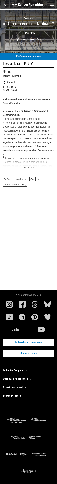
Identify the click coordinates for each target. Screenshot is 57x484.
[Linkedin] (22, 318)
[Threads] (35, 305)
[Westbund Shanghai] (41, 456)
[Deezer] (47, 318)
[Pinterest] (35, 318)
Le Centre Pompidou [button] (14, 370)
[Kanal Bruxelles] (19, 456)
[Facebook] (22, 305)
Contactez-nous (28, 353)
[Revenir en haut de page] (50, 477)
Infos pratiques (12, 63)
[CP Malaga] (37, 439)
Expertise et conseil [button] (13, 387)
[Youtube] (41, 330)
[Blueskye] (47, 305)
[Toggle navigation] (52, 4)
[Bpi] (19, 422)
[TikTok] (9, 318)
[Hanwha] (28, 474)
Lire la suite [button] (28, 167)
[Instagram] (9, 305)
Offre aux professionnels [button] (16, 378)
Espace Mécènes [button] (12, 395)
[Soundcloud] (16, 330)
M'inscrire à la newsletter (28, 342)
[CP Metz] (20, 439)
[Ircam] (40, 422)
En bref (28, 63)
